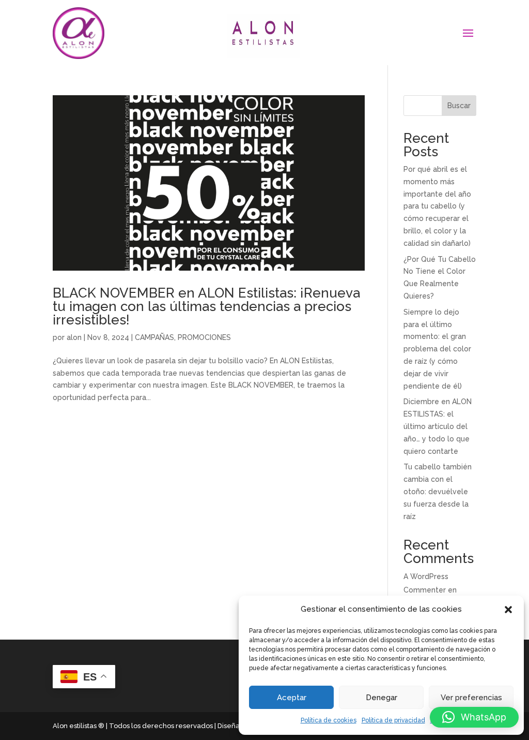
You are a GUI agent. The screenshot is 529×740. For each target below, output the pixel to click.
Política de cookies (328, 720)
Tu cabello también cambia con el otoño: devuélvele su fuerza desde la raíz (437, 491)
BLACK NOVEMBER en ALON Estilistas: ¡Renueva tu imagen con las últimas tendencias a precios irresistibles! (206, 306)
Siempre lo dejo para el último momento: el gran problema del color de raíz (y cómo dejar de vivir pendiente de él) (437, 349)
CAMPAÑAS (154, 337)
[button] (508, 609)
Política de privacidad (393, 720)
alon (74, 337)
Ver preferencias (471, 697)
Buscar (459, 105)
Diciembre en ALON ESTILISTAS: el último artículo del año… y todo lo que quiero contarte (437, 426)
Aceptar (291, 697)
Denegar (381, 697)
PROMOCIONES (204, 337)
